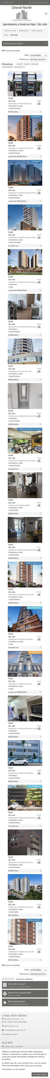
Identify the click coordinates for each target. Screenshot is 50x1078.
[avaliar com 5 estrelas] (13, 979)
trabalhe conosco (10, 1034)
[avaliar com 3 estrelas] (8, 979)
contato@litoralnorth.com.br (15, 1030)
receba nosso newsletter (13, 1046)
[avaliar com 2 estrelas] (5, 979)
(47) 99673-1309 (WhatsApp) (38, 3)
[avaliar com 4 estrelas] (10, 979)
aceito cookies (40, 1074)
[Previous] (10, 83)
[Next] (39, 83)
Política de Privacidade (33, 1065)
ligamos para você (11, 1026)
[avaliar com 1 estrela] (3, 979)
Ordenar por (24, 59)
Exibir (27, 55)
